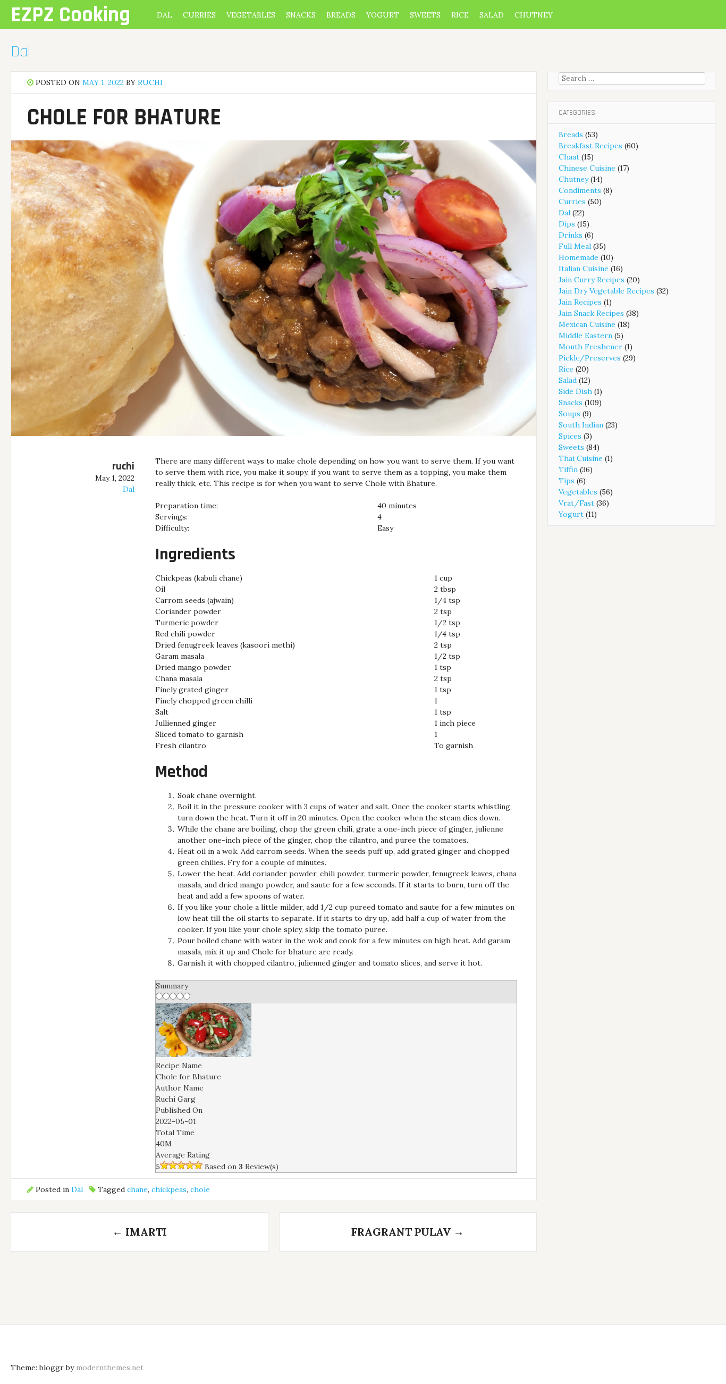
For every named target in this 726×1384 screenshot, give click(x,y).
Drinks (571, 235)
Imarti (139, 1231)
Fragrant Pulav (407, 1231)
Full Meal (575, 246)
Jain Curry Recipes (591, 279)
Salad (491, 15)
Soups (569, 413)
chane (137, 1189)
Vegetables (250, 15)
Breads (341, 15)
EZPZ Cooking (70, 15)
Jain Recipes (580, 302)
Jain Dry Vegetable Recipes (606, 291)
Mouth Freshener (590, 346)
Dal (164, 15)
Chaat (569, 157)
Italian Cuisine (584, 268)
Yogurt (382, 15)
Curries (199, 15)
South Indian (581, 425)
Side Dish (575, 391)
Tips (567, 480)
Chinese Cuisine (587, 168)
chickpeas (169, 1189)
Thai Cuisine (581, 458)
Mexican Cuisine (587, 324)
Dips (567, 224)
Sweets (425, 15)
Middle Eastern (585, 335)
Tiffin (568, 469)
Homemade (578, 257)
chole (200, 1189)
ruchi (150, 82)
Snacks (301, 15)
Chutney (533, 15)
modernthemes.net (109, 1367)
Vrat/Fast (576, 503)
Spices (570, 436)
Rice (460, 15)
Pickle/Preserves (590, 358)
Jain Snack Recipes (591, 313)
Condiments (580, 190)
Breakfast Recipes (590, 145)
